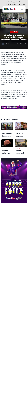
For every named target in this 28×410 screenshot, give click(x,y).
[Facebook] (8, 1)
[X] (11, 1)
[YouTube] (19, 1)
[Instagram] (14, 1)
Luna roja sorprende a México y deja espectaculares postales (7, 153)
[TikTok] (17, 1)
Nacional (14, 31)
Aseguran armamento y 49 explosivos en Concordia (21, 152)
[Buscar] (17, 9)
